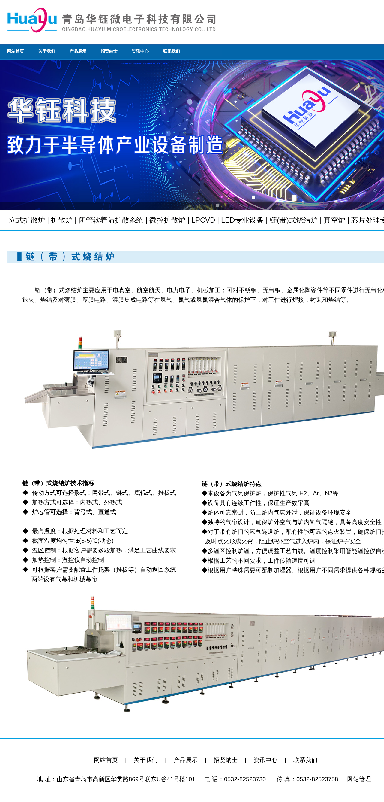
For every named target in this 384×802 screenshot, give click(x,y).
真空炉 (334, 220)
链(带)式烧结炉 (294, 220)
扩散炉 (62, 220)
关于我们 (46, 51)
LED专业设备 (242, 220)
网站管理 (359, 779)
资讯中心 (140, 51)
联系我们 (171, 51)
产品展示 (78, 51)
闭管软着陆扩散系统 (111, 220)
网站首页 (15, 51)
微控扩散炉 (167, 220)
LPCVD (203, 220)
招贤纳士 (109, 51)
